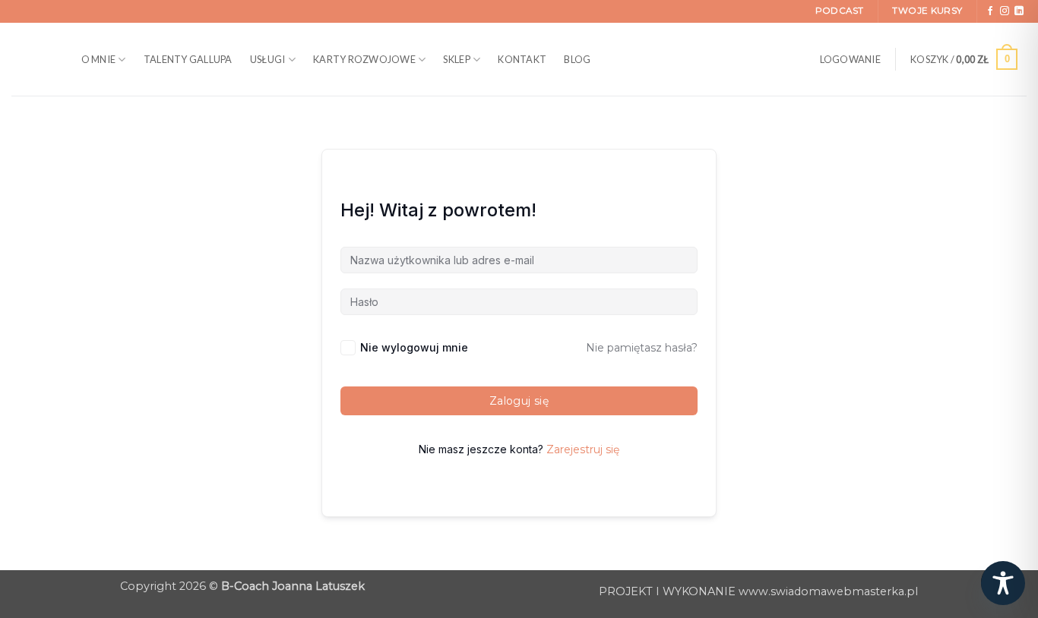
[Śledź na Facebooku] (990, 11)
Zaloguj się (519, 401)
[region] (197, 481)
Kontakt (522, 59)
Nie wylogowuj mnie (414, 347)
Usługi (268, 59)
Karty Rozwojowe (364, 59)
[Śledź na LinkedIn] (1019, 11)
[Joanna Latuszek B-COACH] (30, 59)
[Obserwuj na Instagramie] (1004, 11)
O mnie (98, 59)
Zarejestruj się (582, 449)
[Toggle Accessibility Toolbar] (1003, 583)
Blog (577, 59)
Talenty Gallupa (188, 59)
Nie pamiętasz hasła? (642, 348)
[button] (850, 59)
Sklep (456, 59)
